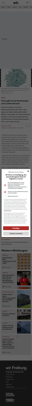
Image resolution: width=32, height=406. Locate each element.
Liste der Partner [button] (7, 210)
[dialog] (16, 203)
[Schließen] (28, 171)
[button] (16, 196)
